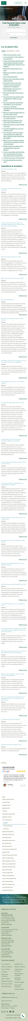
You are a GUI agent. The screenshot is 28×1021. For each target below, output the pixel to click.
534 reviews (11, 769)
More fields (13, 38)
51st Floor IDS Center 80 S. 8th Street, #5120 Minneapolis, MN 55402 (8, 918)
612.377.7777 (11, 897)
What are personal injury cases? (12, 55)
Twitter (7, 1012)
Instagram (4, 1012)
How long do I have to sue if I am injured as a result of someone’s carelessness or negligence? (12, 84)
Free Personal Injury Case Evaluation (14, 24)
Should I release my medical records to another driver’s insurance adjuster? (13, 148)
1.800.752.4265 (21, 897)
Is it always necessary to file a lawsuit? (13, 158)
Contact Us (18, 3)
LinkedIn (13, 1012)
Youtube (10, 1012)
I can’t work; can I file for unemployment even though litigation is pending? (13, 108)
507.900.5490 (5, 944)
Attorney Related (10, 50)
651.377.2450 (5, 933)
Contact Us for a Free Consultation (13, 900)
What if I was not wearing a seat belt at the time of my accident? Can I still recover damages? (13, 142)
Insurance (18, 50)
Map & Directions (6, 924)
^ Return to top (22, 184)
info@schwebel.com (11, 997)
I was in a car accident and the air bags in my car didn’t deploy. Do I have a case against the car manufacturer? (13, 153)
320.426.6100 (5, 954)
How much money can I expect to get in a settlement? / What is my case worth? (13, 98)
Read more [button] (5, 782)
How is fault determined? (10, 77)
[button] (24, 785)
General (3, 50)
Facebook (1, 1012)
